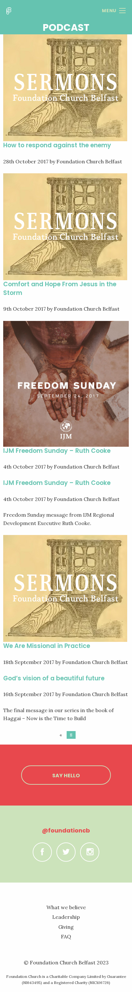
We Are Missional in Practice (46, 646)
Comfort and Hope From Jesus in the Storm (59, 288)
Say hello (66, 775)
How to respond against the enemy (57, 145)
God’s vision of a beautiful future (53, 678)
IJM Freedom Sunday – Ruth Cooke (57, 450)
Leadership (66, 917)
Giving (66, 927)
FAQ (66, 936)
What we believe (66, 907)
